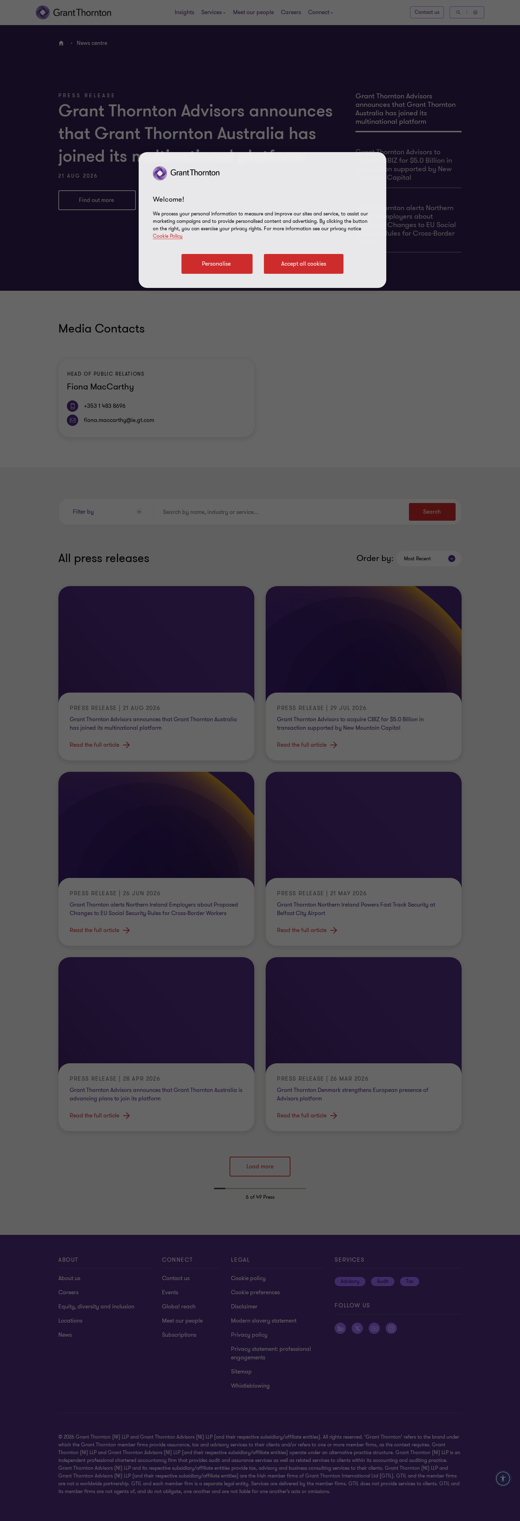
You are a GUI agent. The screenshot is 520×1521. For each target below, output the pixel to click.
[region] (262, 220)
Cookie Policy (168, 236)
